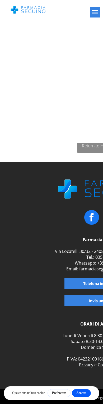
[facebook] (91, 218)
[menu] (95, 12)
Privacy (86, 365)
